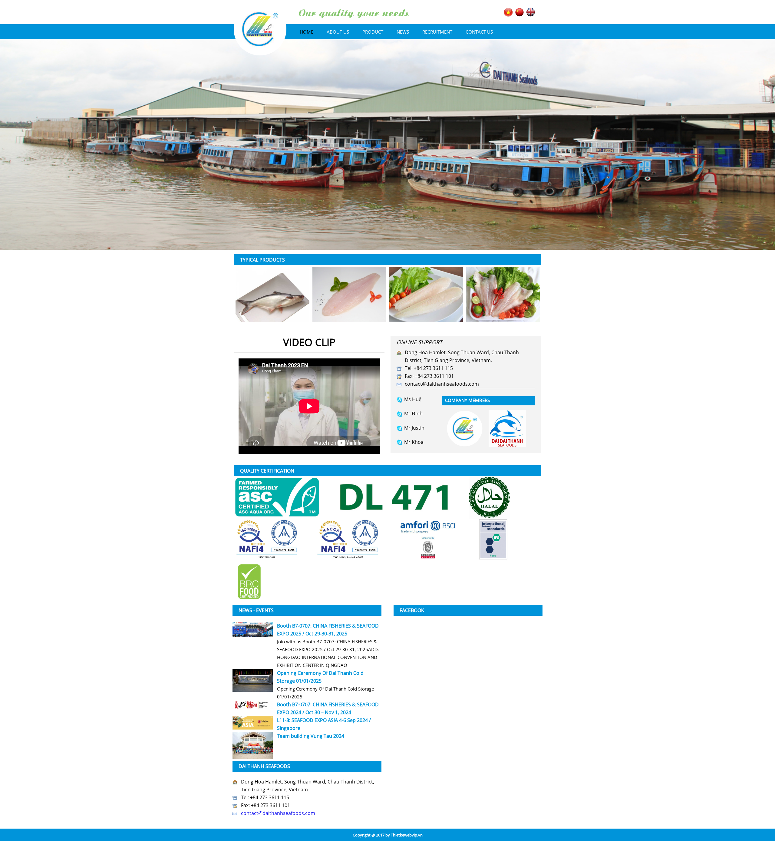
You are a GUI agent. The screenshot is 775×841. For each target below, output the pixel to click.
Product (372, 32)
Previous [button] (253, 296)
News (403, 32)
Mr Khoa (414, 442)
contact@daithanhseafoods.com (442, 384)
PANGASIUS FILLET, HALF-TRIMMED (426, 294)
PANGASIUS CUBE (503, 294)
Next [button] (521, 296)
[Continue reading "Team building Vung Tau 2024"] (252, 745)
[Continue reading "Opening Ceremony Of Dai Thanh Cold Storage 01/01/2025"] (252, 680)
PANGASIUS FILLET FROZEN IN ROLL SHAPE (349, 294)
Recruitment (437, 32)
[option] (272, 294)
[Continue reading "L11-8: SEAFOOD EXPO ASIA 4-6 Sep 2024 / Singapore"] (252, 723)
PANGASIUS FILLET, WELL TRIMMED (272, 294)
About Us (338, 32)
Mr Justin (414, 427)
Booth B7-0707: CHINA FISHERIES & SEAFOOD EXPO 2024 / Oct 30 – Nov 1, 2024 (328, 708)
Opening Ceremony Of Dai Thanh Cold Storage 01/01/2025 (320, 677)
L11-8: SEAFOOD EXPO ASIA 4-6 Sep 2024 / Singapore (324, 724)
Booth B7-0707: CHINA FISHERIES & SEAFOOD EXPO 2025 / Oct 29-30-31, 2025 (328, 629)
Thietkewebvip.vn (407, 835)
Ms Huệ (412, 399)
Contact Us (479, 32)
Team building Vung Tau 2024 (310, 736)
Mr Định (413, 413)
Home (306, 32)
